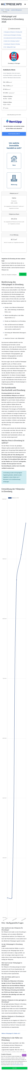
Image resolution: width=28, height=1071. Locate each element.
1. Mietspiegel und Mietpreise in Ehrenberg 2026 (12, 32)
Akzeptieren (14, 1068)
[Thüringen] (14, 56)
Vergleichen (22, 274)
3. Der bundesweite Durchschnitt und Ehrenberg (12, 38)
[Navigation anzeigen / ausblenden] (25, 4)
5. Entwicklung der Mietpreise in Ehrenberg (11, 44)
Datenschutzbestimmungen (18, 1064)
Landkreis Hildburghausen (16, 10)
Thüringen (7, 10)
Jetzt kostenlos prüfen (14, 133)
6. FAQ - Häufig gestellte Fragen (9, 47)
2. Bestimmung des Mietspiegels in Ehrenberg (12, 35)
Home (2, 10)
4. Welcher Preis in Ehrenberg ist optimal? (11, 41)
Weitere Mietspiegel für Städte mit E (11, 1033)
